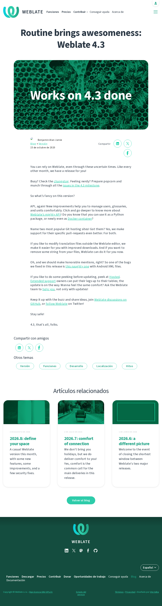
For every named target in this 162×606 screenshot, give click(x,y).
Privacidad (130, 592)
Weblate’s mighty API (45, 214)
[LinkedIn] (66, 551)
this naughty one (77, 266)
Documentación (15, 580)
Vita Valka (154, 592)
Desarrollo (76, 366)
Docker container (80, 218)
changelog (61, 181)
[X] (73, 551)
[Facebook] (88, 551)
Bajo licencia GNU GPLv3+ (41, 592)
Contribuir (79, 12)
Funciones (53, 12)
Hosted (114, 277)
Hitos (129, 366)
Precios (66, 12)
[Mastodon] (81, 551)
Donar (67, 576)
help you (48, 289)
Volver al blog (81, 500)
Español (148, 567)
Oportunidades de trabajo (90, 576)
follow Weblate (57, 304)
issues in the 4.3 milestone (81, 185)
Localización (105, 366)
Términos (119, 592)
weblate (81, 541)
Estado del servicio (81, 593)
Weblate (32, 12)
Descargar (28, 576)
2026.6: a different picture (134, 441)
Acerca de (118, 12)
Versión (43, 143)
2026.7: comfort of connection (78, 441)
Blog (33, 143)
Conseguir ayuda (99, 12)
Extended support (43, 281)
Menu (156, 12)
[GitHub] (95, 551)
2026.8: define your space (23, 441)
